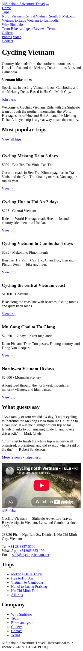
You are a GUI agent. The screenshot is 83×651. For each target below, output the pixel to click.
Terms (51, 29)
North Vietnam (13, 16)
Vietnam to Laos (14, 20)
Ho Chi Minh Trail (24, 591)
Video (17, 37)
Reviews (39, 29)
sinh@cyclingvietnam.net (30, 555)
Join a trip (9, 99)
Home (6, 8)
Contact (7, 41)
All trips (17, 595)
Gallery (7, 33)
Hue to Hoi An (22, 578)
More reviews (12, 457)
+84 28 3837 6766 (21, 546)
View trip (8, 189)
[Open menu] (47, 5)
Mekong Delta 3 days (26, 574)
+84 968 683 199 (31, 551)
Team (6, 29)
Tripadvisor (33, 457)
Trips (5, 12)
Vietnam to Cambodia (43, 20)
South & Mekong (61, 16)
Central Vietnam (36, 16)
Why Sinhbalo (12, 24)
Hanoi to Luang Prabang (29, 586)
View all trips (11, 139)
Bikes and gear (22, 29)
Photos (7, 37)
